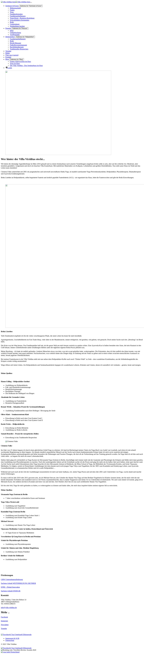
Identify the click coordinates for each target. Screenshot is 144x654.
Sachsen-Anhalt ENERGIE (10, 591)
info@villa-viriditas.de (9, 607)
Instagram (4, 621)
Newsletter (5, 625)
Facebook (4, 617)
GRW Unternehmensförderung (12, 579)
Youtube (4, 628)
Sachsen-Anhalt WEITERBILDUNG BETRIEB (18, 583)
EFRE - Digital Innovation (10, 587)
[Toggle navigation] (31, 2)
